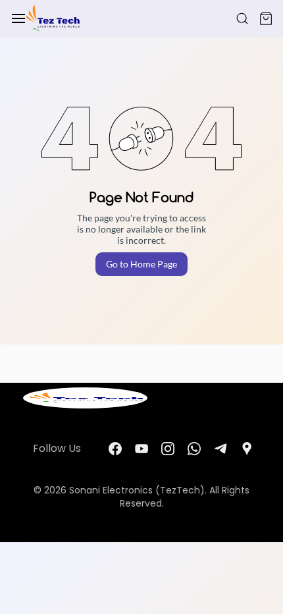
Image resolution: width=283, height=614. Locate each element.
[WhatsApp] (194, 449)
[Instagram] (168, 449)
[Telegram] (220, 449)
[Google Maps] (247, 449)
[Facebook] (115, 449)
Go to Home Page (141, 263)
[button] (265, 18)
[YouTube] (141, 449)
